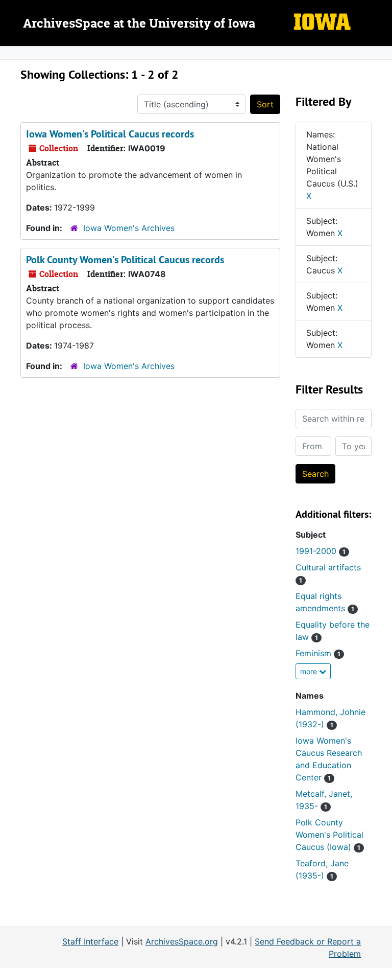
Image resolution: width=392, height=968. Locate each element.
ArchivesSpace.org (181, 941)
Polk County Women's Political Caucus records (125, 259)
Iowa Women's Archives (129, 228)
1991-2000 (321, 551)
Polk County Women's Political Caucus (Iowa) (329, 834)
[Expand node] (382, 53)
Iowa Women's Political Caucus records (110, 134)
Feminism (318, 653)
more (309, 671)
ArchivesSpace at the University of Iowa (139, 24)
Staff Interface (90, 941)
